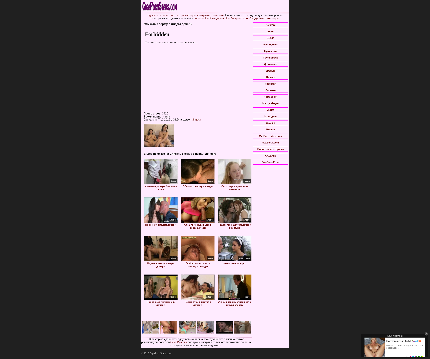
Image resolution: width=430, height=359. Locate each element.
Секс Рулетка (178, 342)
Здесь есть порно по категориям (167, 15)
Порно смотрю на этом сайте (206, 15)
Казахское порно (269, 18)
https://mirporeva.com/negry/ (241, 18)
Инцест (196, 119)
